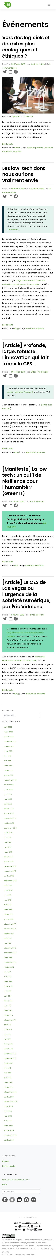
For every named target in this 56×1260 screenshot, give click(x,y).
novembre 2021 (10, 741)
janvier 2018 (8, 919)
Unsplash (28, 116)
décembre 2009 (10, 1092)
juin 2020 (8, 794)
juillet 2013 (8, 986)
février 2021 (8, 770)
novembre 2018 (10, 871)
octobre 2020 (9, 785)
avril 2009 (8, 1121)
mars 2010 (8, 1082)
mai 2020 (8, 799)
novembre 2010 (10, 1058)
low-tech (48, 147)
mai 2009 (8, 1116)
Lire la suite (7, 144)
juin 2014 (7, 972)
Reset (17, 147)
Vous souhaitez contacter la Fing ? (15, 1180)
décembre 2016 (10, 948)
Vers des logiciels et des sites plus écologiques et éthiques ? (25, 46)
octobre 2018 (9, 876)
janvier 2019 (8, 862)
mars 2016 (8, 957)
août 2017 (7, 938)
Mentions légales (9, 1166)
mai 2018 (7, 900)
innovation (31, 452)
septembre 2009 (10, 1101)
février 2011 (8, 1044)
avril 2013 (7, 996)
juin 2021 (7, 756)
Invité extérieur (37, 501)
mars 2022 (8, 732)
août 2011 (7, 1025)
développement (35, 147)
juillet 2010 (8, 1063)
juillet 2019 (8, 833)
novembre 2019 (10, 818)
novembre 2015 (10, 962)
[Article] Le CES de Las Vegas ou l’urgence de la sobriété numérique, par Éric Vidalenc (26, 594)
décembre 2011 (9, 1020)
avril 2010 (7, 1078)
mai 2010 (7, 1073)
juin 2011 (7, 1034)
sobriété (17, 151)
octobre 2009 (9, 1097)
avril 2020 (8, 804)
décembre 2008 (10, 1135)
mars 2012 (8, 1010)
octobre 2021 (9, 746)
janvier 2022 (9, 737)
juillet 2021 (8, 751)
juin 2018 (7, 895)
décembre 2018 (10, 866)
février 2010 (8, 1087)
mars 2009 (8, 1126)
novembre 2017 (10, 929)
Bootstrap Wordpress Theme (24, 1255)
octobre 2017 (9, 934)
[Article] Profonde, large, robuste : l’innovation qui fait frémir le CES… (25, 354)
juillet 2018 (8, 890)
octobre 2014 (9, 967)
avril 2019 (7, 847)
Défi (16, 565)
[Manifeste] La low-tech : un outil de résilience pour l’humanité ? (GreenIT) (25, 481)
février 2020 (9, 809)
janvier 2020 (9, 813)
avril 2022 (8, 727)
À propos (5, 1161)
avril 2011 (7, 1039)
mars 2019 (8, 852)
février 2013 (8, 1001)
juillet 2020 (8, 790)
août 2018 (8, 885)
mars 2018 (8, 910)
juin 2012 (7, 1006)
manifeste (7, 151)
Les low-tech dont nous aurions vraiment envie (23, 174)
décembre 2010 (10, 1054)
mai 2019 (7, 842)
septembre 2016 (10, 953)
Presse (4, 1184)
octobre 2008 (9, 1140)
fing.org (6, 1252)
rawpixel (16, 116)
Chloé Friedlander (39, 371)
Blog (16, 328)
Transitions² (12, 229)
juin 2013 (7, 991)
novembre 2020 (10, 780)
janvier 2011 (8, 1049)
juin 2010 (7, 1068)
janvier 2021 (8, 775)
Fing (10, 1255)
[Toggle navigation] (49, 5)
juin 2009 (8, 1111)
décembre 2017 (10, 924)
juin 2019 (7, 837)
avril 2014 (7, 977)
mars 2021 (8, 765)
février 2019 (8, 857)
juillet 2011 (8, 1029)
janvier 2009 (9, 1130)
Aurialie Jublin (38, 64)
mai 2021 (7, 761)
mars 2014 (8, 982)
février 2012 (8, 1015)
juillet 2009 (8, 1106)
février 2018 (8, 914)
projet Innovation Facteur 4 (20, 392)
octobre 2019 (9, 823)
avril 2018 (7, 905)
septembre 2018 (10, 881)
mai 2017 (7, 943)
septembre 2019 (10, 828)
